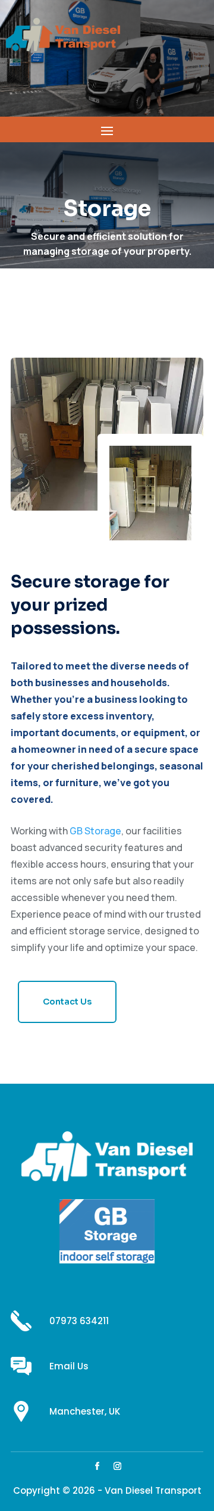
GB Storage (95, 830)
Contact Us (67, 1001)
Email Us (69, 1366)
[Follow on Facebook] (97, 1466)
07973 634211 (79, 1321)
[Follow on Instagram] (117, 1466)
